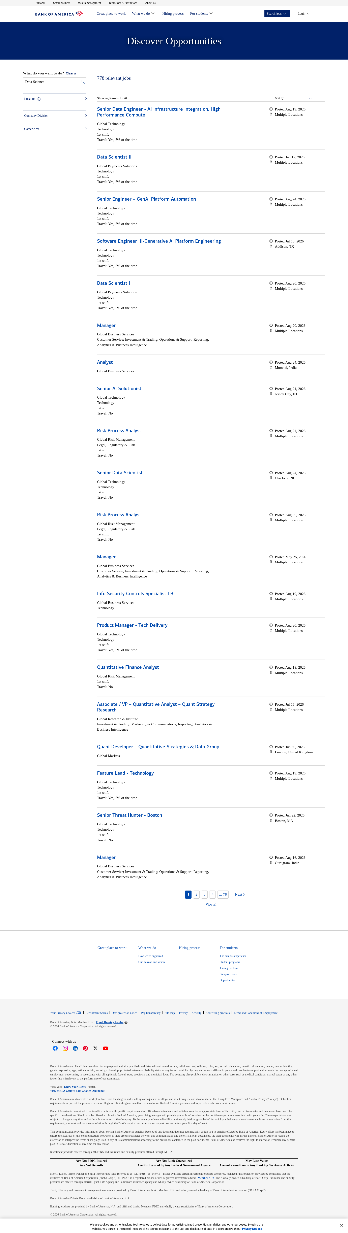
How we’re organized (150, 956)
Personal (40, 2)
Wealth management (89, 2)
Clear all (71, 73)
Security (196, 1012)
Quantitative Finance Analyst (128, 667)
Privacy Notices (252, 1228)
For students (199, 13)
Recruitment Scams (97, 1012)
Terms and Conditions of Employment (256, 1012)
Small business (61, 2)
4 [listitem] (212, 894)
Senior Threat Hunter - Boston (129, 815)
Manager (106, 325)
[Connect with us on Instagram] (65, 1048)
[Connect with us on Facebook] (55, 1048)
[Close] (341, 1225)
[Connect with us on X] (95, 1048)
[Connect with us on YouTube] (105, 1048)
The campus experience (233, 956)
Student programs (230, 962)
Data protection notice (124, 1012)
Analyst (105, 362)
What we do (141, 13)
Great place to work (111, 13)
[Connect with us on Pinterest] (85, 1048)
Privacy (183, 1012)
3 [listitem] (204, 894)
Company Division (36, 115)
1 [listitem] (188, 894)
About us (150, 2)
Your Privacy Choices (62, 1013)
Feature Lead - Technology (125, 773)
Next (238, 894)
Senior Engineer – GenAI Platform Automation (146, 199)
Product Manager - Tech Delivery (132, 625)
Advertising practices (218, 1012)
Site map (170, 1012)
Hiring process (173, 13)
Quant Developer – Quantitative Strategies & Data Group (158, 747)
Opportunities (227, 980)
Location (29, 98)
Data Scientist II (114, 157)
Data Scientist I (113, 283)
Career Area (31, 129)
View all (211, 904)
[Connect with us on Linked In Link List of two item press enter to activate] (75, 1048)
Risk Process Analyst (119, 431)
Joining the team (229, 968)
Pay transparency (151, 1012)
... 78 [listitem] (223, 894)
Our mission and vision (151, 962)
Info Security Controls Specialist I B (135, 594)
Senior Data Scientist (120, 473)
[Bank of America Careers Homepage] (59, 14)
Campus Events (228, 974)
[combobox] (298, 98)
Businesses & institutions (123, 2)
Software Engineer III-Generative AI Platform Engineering (159, 241)
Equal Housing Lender (111, 1022)
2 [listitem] (196, 894)
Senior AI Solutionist (119, 389)
